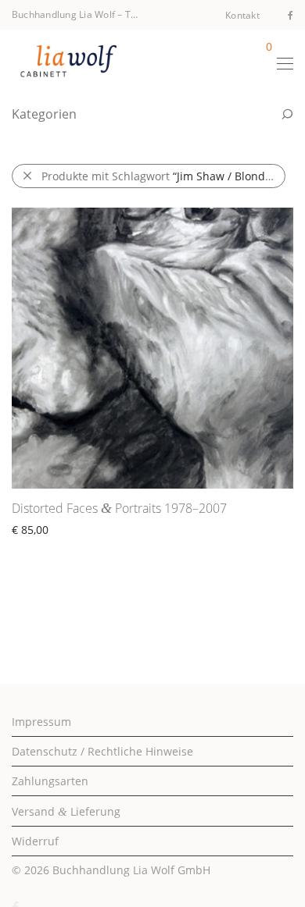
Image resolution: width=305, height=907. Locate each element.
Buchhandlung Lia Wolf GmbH (131, 870)
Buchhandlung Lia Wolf (63, 14)
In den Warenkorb (51, 547)
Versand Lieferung (66, 811)
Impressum (41, 721)
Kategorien (44, 114)
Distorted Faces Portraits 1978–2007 (119, 508)
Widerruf (35, 841)
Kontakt (242, 15)
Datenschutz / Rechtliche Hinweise (102, 751)
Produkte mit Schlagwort (163, 176)
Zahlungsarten (50, 781)
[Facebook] (290, 14)
